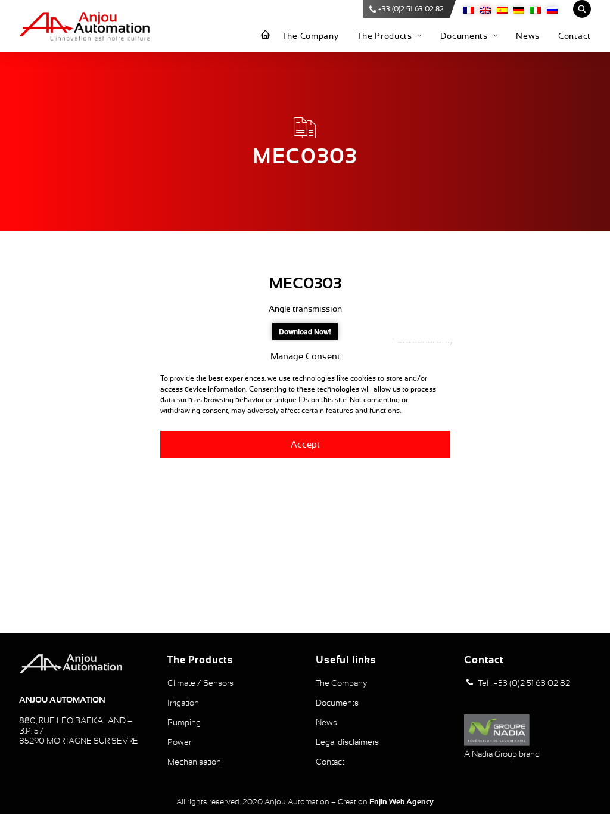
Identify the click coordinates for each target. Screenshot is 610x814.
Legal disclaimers (347, 742)
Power (179, 742)
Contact (574, 36)
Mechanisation (194, 761)
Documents (463, 36)
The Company (310, 36)
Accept (305, 444)
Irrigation (183, 702)
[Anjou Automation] (84, 26)
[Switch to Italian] (535, 9)
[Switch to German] (519, 9)
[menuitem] (265, 35)
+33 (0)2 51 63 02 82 (411, 9)
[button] (469, 683)
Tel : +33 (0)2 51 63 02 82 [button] (524, 683)
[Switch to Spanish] (502, 9)
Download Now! (305, 331)
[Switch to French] (468, 9)
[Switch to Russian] (552, 9)
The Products (384, 36)
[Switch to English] (485, 9)
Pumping (184, 722)
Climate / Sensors (200, 683)
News (528, 36)
